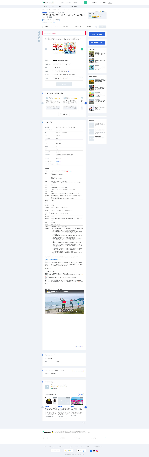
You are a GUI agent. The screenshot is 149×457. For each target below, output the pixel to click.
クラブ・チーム (74, 6)
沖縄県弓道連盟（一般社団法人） (100, 130)
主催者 (53, 6)
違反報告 (84, 422)
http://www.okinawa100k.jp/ (61, 132)
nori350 (50, 97)
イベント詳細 (65, 26)
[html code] (39, 41)
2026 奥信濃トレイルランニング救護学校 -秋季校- (100, 81)
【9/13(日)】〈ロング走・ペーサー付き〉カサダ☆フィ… (100, 95)
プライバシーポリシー (79, 446)
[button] (82, 49)
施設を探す (78, 438)
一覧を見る (81, 394)
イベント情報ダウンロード (97, 42)
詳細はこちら (58, 161)
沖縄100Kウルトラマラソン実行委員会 (59, 385)
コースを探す (93, 438)
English (110, 2)
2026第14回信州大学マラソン (100, 61)
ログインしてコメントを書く (78, 370)
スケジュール (77, 26)
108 (102, 16)
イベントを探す (46, 438)
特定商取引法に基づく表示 (98, 446)
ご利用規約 (70, 446)
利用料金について (61, 446)
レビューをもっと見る (64, 114)
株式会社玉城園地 (98, 136)
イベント (46, 6)
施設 (60, 6)
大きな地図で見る (79, 346)
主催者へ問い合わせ (97, 34)
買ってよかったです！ (50, 100)
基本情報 (47, 26)
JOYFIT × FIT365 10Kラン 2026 (100, 108)
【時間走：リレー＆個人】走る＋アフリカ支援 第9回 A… (100, 67)
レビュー (55, 26)
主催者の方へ (94, 2)
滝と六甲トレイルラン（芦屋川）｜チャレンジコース (100, 54)
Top (43, 9)
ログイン (104, 2)
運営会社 (88, 446)
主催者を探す (62, 438)
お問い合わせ (51, 446)
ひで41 (67, 97)
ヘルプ (100, 2)
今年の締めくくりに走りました (69, 100)
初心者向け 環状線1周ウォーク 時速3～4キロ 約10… (100, 88)
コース (67, 6)
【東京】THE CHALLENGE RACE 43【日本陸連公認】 (100, 101)
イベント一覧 (48, 9)
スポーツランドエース (99, 123)
